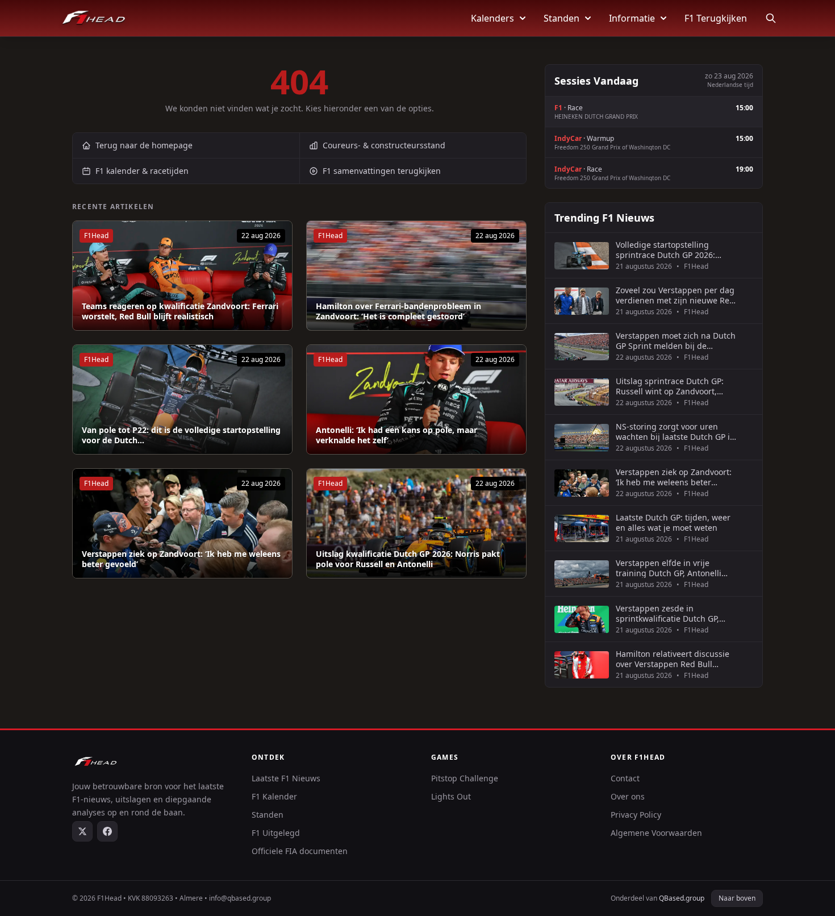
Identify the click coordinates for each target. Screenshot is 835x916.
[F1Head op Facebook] (107, 831)
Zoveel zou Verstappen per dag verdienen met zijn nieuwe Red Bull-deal (675, 295)
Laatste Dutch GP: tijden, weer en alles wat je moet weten (673, 522)
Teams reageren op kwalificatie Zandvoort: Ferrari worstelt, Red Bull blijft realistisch (180, 311)
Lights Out (451, 796)
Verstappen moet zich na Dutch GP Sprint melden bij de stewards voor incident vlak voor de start (676, 341)
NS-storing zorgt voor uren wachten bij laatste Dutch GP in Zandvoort (675, 432)
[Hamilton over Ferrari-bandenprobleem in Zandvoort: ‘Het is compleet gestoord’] (416, 275)
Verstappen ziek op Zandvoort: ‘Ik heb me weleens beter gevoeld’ (181, 559)
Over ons (628, 796)
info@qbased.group (240, 898)
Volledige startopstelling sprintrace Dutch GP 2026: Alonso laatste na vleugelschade (665, 250)
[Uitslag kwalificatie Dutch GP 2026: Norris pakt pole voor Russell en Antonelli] (416, 523)
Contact (625, 778)
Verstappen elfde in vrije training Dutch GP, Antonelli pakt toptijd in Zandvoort (668, 568)
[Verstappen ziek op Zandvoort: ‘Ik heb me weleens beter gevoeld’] (182, 523)
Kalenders (492, 18)
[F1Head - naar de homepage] (94, 18)
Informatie (632, 18)
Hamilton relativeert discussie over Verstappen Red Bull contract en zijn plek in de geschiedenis (672, 659)
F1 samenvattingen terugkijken (382, 170)
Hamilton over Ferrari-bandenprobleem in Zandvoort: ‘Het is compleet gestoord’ (398, 311)
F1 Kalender (274, 796)
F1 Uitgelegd (276, 832)
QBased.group (681, 898)
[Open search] (770, 18)
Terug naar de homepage (144, 145)
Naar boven (737, 898)
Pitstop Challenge (464, 778)
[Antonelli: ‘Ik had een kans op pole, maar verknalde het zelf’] (416, 399)
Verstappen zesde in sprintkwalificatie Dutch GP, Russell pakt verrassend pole (670, 613)
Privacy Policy (636, 814)
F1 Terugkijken (715, 18)
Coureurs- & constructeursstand (384, 145)
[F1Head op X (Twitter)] (82, 831)
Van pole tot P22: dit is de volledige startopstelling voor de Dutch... (181, 435)
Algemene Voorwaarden (656, 832)
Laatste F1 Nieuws (286, 778)
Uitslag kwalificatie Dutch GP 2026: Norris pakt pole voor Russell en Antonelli (408, 559)
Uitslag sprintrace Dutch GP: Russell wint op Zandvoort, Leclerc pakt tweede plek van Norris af (670, 386)
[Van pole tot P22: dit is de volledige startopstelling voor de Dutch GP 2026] (182, 399)
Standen (561, 18)
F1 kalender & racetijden (142, 170)
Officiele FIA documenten (300, 851)
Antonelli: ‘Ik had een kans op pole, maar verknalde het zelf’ (396, 435)
